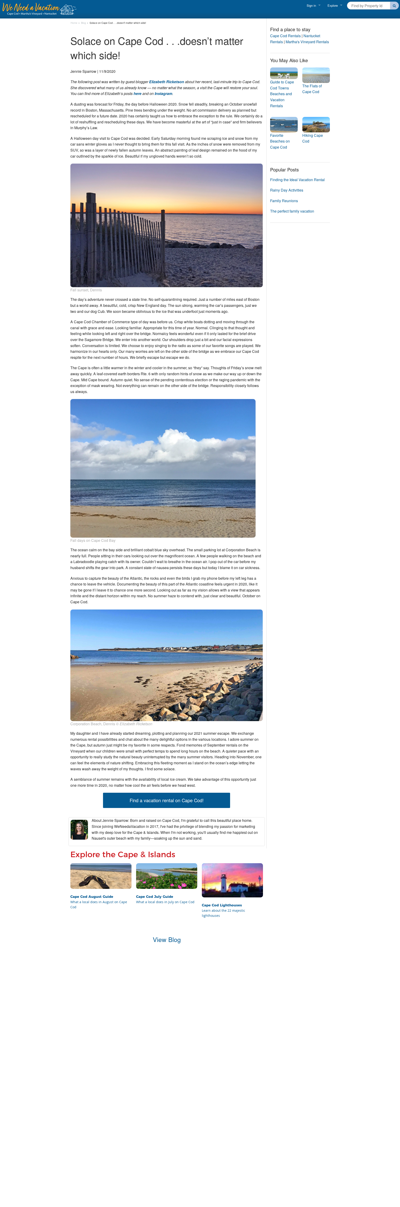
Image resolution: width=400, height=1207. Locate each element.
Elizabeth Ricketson (166, 81)
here (137, 93)
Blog (83, 22)
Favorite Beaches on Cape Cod (280, 141)
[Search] (394, 5)
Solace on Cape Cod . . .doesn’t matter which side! (118, 22)
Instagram (163, 93)
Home (74, 22)
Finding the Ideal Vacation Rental (297, 179)
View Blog (167, 939)
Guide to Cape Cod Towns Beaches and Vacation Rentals (282, 93)
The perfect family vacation (292, 211)
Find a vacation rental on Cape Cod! (167, 800)
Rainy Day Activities (286, 190)
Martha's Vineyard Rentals (307, 41)
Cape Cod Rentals (285, 35)
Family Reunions (284, 200)
